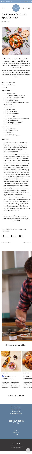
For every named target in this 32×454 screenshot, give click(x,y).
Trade (16, 434)
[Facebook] (15, 443)
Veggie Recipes (6, 231)
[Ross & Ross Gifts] (16, 8)
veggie (25, 229)
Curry (12, 229)
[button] (26, 8)
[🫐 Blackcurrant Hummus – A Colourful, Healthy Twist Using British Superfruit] (11, 361)
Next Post (26, 243)
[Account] (22, 8)
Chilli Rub (7, 229)
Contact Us (16, 432)
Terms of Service (16, 407)
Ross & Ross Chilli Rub (16, 102)
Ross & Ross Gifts (18, 446)
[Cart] (29, 8)
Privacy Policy (16, 411)
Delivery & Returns (16, 409)
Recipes (16, 229)
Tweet (6, 236)
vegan (20, 229)
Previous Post (6, 243)
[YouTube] (19, 443)
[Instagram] (12, 443)
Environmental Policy (16, 413)
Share (14, 236)
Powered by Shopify (16, 447)
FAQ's (16, 430)
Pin (22, 236)
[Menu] (3, 8)
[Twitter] (17, 443)
